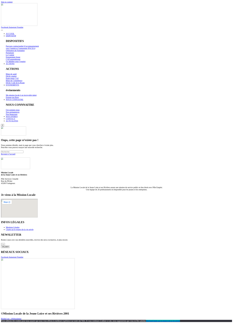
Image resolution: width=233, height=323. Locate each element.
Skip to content (6, 2)
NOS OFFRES (12, 116)
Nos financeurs (11, 114)
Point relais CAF (12, 78)
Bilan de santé (11, 74)
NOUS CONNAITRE (14, 100)
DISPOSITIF (11, 36)
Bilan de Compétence (14, 81)
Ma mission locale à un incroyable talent (21, 95)
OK (147, 321)
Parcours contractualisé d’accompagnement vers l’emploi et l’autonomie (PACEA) (22, 47)
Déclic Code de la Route (15, 83)
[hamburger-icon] (2, 30)
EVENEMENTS (12, 85)
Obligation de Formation (15, 51)
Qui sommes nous (13, 110)
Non (150, 321)
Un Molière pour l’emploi (15, 61)
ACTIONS (10, 64)
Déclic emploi (11, 76)
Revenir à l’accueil (8, 154)
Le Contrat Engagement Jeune (13, 56)
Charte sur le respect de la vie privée (166, 321)
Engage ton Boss (12, 97)
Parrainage (10, 53)
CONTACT (10, 119)
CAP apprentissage (13, 59)
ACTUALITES (12, 121)
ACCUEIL (10, 34)
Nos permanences (12, 112)
